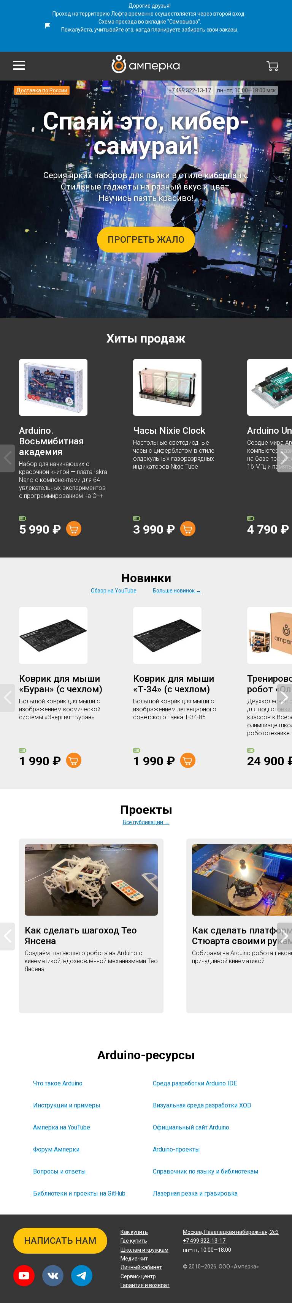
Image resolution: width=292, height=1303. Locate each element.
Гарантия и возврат (145, 1285)
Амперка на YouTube (61, 1127)
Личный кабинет (141, 1267)
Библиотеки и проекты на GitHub (79, 1193)
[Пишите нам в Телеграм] (81, 1275)
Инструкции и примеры (66, 1105)
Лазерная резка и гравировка (195, 1193)
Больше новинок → (177, 591)
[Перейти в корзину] (273, 66)
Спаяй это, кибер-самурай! (146, 133)
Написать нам (60, 1240)
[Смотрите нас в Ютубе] (24, 1275)
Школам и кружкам (144, 1250)
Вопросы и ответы (59, 1171)
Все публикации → (146, 822)
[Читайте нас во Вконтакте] (52, 1275)
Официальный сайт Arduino (191, 1127)
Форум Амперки (56, 1149)
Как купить (134, 1232)
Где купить (134, 1241)
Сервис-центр (138, 1276)
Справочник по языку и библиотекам (205, 1171)
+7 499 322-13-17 (189, 90)
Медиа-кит (134, 1259)
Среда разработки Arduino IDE (195, 1083)
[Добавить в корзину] (73, 528)
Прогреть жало (146, 239)
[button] (19, 65)
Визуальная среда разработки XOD (202, 1105)
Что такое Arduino (58, 1083)
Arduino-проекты (176, 1149)
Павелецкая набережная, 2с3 (231, 1232)
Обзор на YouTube (113, 591)
